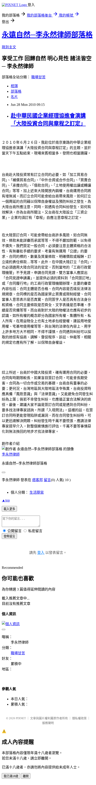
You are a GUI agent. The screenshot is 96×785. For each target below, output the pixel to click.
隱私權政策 (79, 718)
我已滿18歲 (11, 776)
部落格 (16, 91)
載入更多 (9, 509)
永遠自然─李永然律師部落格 (47, 35)
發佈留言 (9, 536)
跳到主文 (9, 47)
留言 (47, 480)
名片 (14, 97)
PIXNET (21, 718)
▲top (6, 500)
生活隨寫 (36, 492)
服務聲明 (48, 723)
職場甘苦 (38, 77)
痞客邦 (37, 480)
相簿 (14, 86)
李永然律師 (11, 454)
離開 (26, 776)
